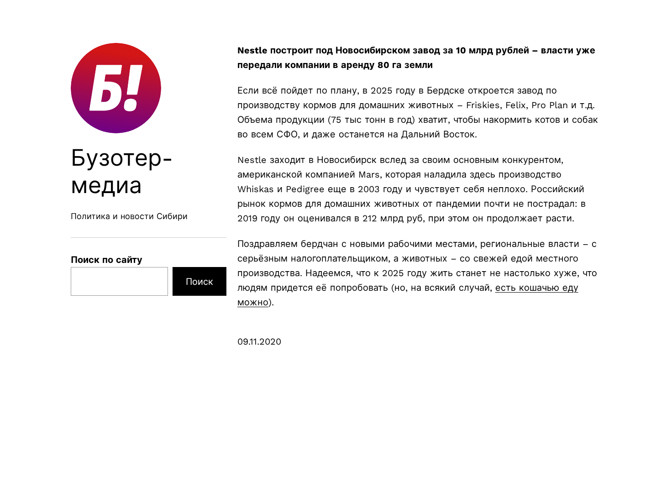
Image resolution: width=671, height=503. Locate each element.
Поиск (199, 281)
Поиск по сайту (106, 259)
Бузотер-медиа (122, 171)
